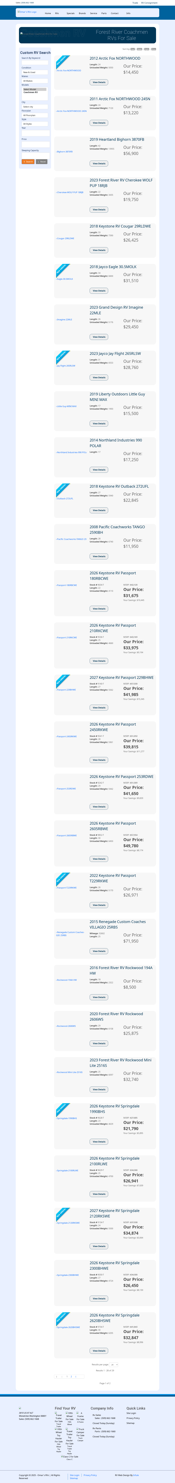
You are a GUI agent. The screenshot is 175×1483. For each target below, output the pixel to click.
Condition (26, 67)
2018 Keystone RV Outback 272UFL (119, 486)
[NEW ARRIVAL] (71, 70)
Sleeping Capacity (30, 150)
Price (24, 139)
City (23, 102)
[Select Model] (34, 89)
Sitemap (131, 1423)
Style (24, 119)
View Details (98, 82)
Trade (135, 2)
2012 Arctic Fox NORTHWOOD (115, 58)
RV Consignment (149, 2)
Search (29, 161)
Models (25, 84)
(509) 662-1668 (27, 2)
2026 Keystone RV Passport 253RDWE (121, 776)
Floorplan (26, 110)
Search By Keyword (31, 58)
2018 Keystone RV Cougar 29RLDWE (120, 226)
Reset (43, 161)
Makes (25, 76)
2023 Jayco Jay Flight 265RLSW (115, 353)
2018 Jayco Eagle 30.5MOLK (113, 266)
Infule (136, 1475)
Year (24, 127)
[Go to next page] (76, 1376)
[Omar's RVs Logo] (27, 11)
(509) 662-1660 (108, 1431)
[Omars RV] (20, 1407)
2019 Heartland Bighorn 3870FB (117, 139)
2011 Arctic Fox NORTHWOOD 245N (120, 98)
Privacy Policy (133, 1418)
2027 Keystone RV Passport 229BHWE (122, 677)
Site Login (131, 1413)
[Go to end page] (81, 1376)
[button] (99, 82)
